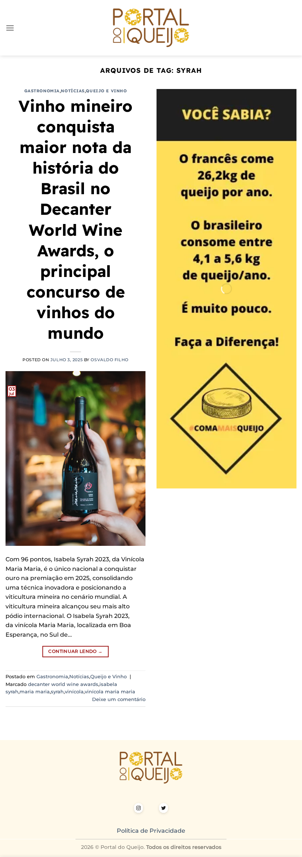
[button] (10, 28)
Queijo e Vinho (106, 90)
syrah (57, 691)
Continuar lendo (75, 651)
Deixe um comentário (118, 699)
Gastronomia (42, 90)
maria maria (35, 691)
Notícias (72, 90)
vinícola (74, 691)
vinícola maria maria (110, 691)
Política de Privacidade (151, 830)
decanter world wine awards (63, 684)
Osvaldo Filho (109, 359)
